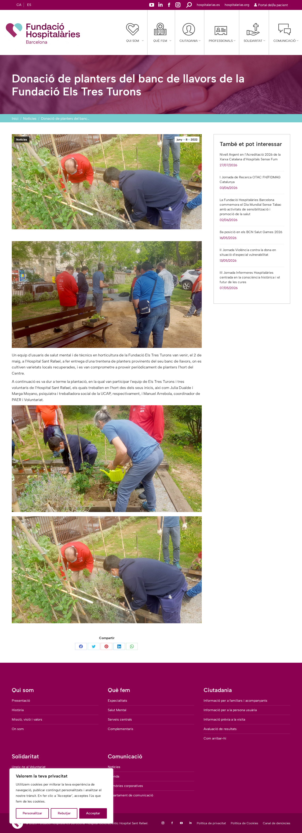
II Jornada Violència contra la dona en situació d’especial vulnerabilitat (248, 252)
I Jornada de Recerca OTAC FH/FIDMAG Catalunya (250, 179)
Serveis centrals (120, 720)
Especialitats (117, 701)
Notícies (21, 139)
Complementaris (120, 729)
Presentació (21, 701)
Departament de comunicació (130, 795)
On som (18, 729)
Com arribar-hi (215, 738)
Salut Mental (117, 710)
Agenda (113, 776)
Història (18, 710)
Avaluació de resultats (220, 729)
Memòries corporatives (125, 786)
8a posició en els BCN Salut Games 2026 (251, 232)
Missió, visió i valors (27, 720)
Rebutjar (64, 813)
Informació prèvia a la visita (224, 720)
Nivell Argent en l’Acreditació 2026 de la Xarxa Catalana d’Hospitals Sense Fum (250, 157)
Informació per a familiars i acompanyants (235, 701)
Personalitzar (32, 813)
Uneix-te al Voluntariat (29, 767)
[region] (61, 796)
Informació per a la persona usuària (230, 710)
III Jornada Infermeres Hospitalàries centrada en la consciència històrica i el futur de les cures (250, 277)
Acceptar (93, 813)
